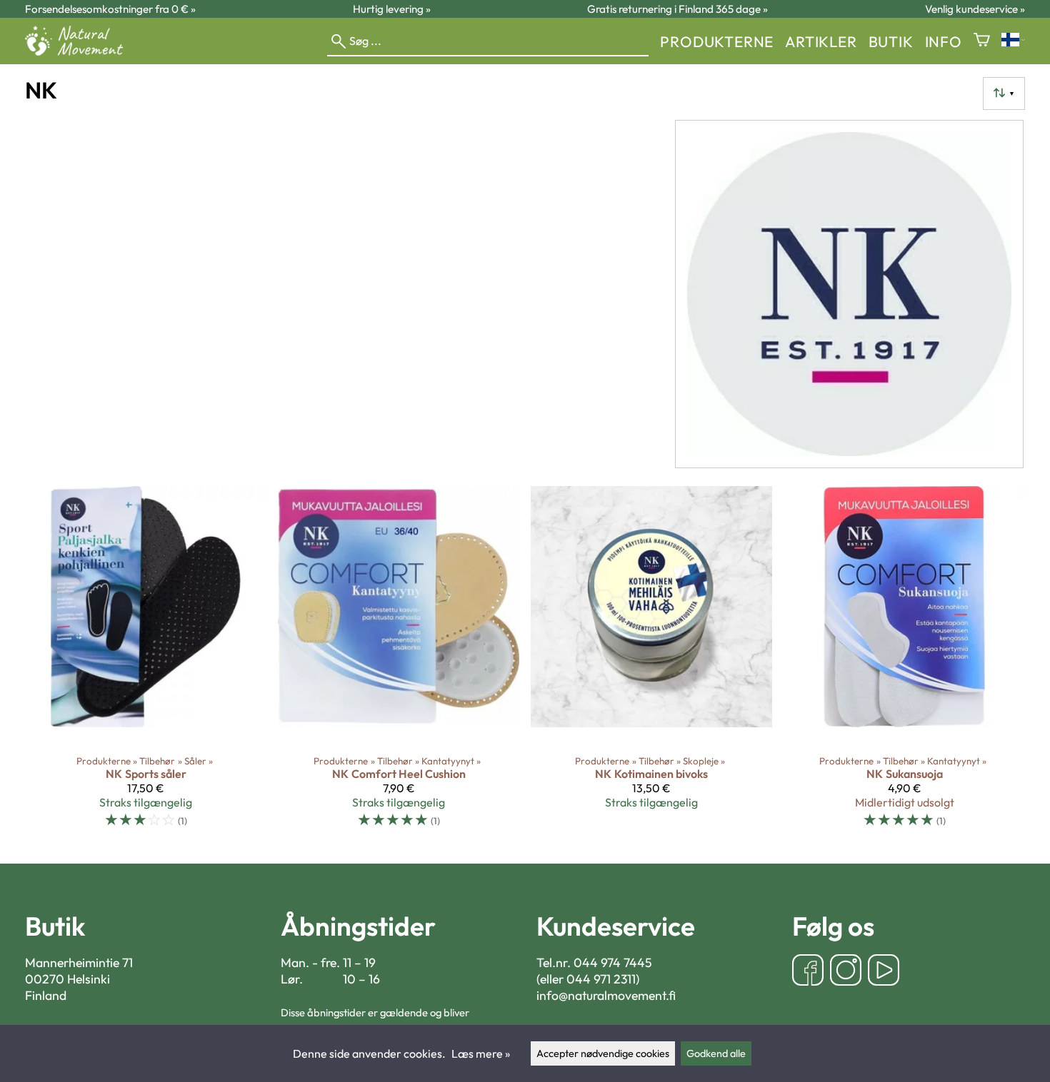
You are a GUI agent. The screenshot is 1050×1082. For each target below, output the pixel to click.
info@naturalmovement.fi (606, 995)
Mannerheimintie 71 (79, 962)
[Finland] (1013, 41)
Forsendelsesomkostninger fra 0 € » (110, 9)
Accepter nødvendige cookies (602, 1053)
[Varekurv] (982, 41)
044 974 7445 (613, 962)
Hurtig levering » (392, 9)
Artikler (820, 41)
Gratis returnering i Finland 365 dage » (677, 9)
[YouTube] (883, 971)
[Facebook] (808, 971)
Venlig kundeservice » (975, 9)
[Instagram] (845, 971)
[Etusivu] (79, 51)
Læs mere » (480, 1053)
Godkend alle (716, 1053)
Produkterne (717, 41)
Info (943, 41)
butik (891, 41)
